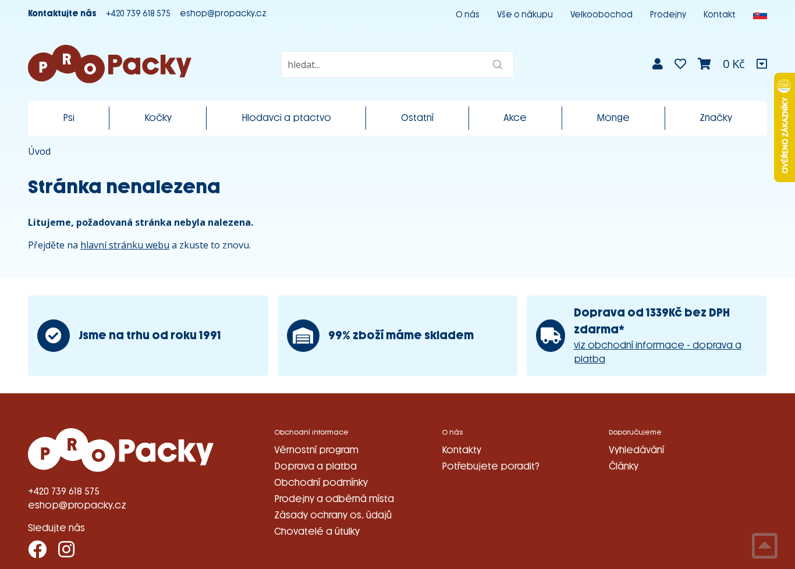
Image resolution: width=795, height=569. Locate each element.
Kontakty (461, 450)
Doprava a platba (315, 466)
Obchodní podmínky (321, 482)
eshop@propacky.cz (223, 14)
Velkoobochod (601, 15)
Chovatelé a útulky (317, 531)
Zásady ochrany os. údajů (333, 515)
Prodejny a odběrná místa (334, 498)
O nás (468, 15)
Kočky (158, 117)
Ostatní (417, 117)
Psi (68, 117)
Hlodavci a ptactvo (286, 117)
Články (623, 466)
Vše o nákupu (525, 15)
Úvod (39, 151)
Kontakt (720, 15)
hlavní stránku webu (124, 245)
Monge (613, 117)
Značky (716, 117)
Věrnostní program (316, 450)
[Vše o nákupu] (762, 64)
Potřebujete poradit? (491, 466)
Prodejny (668, 15)
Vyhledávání (636, 450)
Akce (515, 117)
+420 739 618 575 (138, 14)
